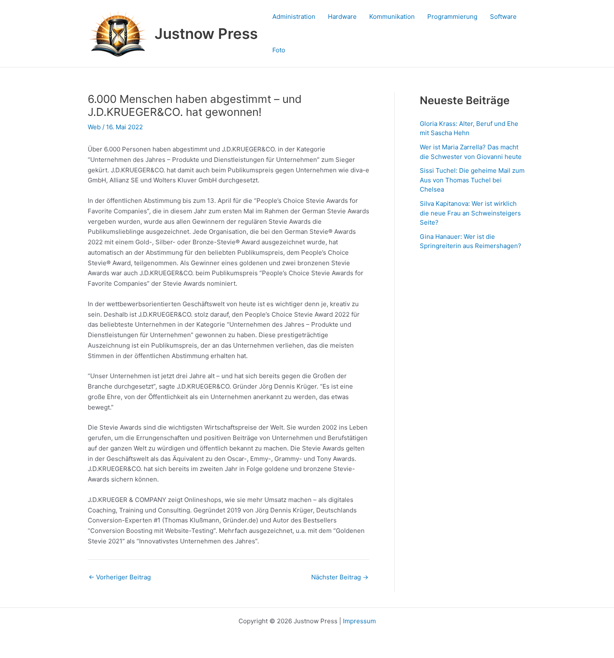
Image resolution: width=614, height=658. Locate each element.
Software (503, 16)
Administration (293, 16)
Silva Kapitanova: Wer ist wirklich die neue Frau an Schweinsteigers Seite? (470, 213)
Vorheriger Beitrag (120, 577)
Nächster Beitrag (339, 577)
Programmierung (452, 16)
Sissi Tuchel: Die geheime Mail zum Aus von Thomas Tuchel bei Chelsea (472, 179)
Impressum (359, 621)
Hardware (342, 16)
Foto (278, 50)
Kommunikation (392, 16)
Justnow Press (206, 33)
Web (94, 127)
